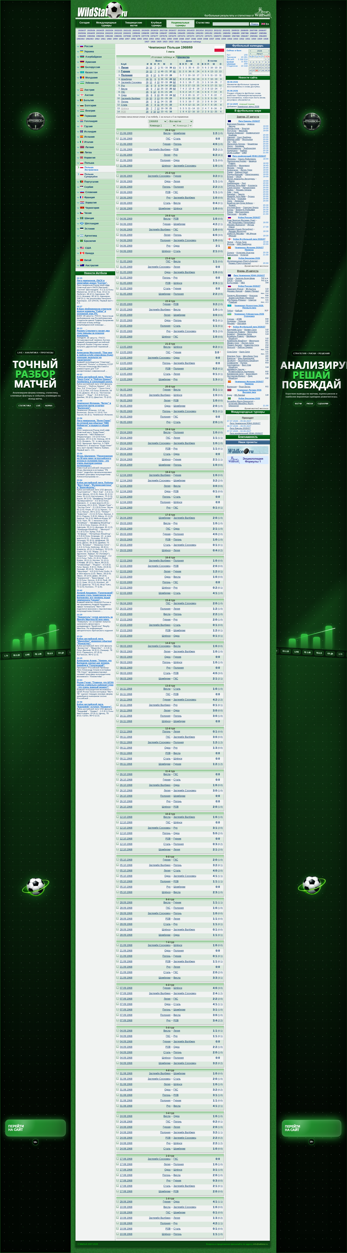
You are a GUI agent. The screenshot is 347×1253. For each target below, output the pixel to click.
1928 (265, 39)
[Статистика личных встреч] (117, 133)
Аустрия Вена (234, 207)
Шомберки (126, 79)
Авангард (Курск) (235, 289)
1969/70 (217, 36)
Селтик (238, 280)
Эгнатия (245, 128)
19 (256, 68)
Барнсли (231, 358)
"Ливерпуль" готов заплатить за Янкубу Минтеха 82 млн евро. (95, 618)
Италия (88, 142)
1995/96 (172, 33)
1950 (169, 39)
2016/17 (173, 30)
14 (262, 65)
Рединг (243, 363)
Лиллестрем (233, 128)
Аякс (229, 192)
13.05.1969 (126, 347)
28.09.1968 (126, 902)
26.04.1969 (126, 517)
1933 (235, 39)
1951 (163, 39)
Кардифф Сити (234, 329)
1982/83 (100, 36)
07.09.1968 (126, 988)
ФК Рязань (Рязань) (236, 300)
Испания (89, 136)
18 (253, 68)
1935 (223, 39)
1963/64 (81, 39)
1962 (97, 39)
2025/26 (91, 30)
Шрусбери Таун (250, 356)
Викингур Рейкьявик (245, 209)
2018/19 (154, 30)
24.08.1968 (126, 1116)
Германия (90, 116)
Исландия (89, 131)
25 (253, 70)
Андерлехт (232, 150)
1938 (205, 39)
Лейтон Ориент (245, 347)
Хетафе (243, 214)
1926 (153, 42)
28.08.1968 (126, 1201)
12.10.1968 (126, 817)
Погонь (124, 101)
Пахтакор (241, 323)
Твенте (241, 194)
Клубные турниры (156, 24)
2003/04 (100, 33)
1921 (177, 42)
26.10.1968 (126, 774)
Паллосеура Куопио (236, 161)
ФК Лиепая (239, 395)
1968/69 (227, 36)
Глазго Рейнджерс (247, 159)
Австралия (91, 265)
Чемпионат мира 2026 (248, 106)
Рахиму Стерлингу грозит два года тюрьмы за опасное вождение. (93, 333)
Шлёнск (125, 108)
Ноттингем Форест (236, 376)
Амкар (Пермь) (252, 291)
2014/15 (191, 30)
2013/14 (200, 30)
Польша (88, 163)
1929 (259, 39)
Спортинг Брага (250, 207)
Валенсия (232, 386)
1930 (253, 39)
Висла (124, 88)
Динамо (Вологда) (237, 231)
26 (147, 67)
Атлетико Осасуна (245, 252)
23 (269, 68)
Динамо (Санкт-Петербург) (240, 229)
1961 (103, 39)
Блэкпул (231, 334)
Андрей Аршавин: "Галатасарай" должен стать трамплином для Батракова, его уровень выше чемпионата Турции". (95, 596)
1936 (217, 39)
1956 (133, 39)
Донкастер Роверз (236, 332)
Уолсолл (231, 347)
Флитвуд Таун (234, 356)
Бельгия (88, 100)
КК (174, 71)
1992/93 (199, 33)
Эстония (89, 228)
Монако (230, 168)
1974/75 (172, 36)
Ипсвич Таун (233, 343)
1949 (175, 39)
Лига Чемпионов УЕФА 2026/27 (249, 275)
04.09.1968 (126, 1030)
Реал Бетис (244, 386)
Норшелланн (249, 187)
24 (250, 70)
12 (154, 75)
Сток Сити (232, 352)
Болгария (90, 105)
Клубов (230, 61)
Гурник (125, 71)
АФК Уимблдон (244, 244)
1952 (157, 39)
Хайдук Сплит (241, 172)
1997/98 (154, 33)
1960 (109, 39)
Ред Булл (231, 130)
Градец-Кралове (235, 174)
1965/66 (254, 36)
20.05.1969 (126, 304)
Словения (90, 192)
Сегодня (85, 24)
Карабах (231, 194)
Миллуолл (254, 340)
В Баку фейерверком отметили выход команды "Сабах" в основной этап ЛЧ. (94, 311)
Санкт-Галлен (233, 187)
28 (262, 70)
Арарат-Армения (235, 133)
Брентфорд (251, 374)
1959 (115, 39)
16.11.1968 (126, 688)
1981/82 (109, 36)
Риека (230, 212)
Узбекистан (91, 82)
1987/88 (245, 33)
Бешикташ (253, 144)
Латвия (89, 147)
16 (151, 67)
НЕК (243, 282)
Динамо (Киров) (234, 291)
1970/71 (208, 36)
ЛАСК (230, 280)
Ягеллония (247, 139)
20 (259, 68)
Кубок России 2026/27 (249, 217)
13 (158, 98)
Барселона (232, 255)
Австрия (88, 89)
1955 (139, 39)
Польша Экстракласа (89, 168)
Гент (244, 183)
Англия (88, 95)
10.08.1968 (126, 1207)
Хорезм (242, 321)
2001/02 (118, 33)
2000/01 (127, 33)
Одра (124, 95)
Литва (88, 152)
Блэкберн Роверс (235, 336)
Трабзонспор (249, 148)
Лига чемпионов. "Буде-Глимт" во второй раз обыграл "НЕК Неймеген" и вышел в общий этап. (94, 424)
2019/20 (145, 30)
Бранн (230, 176)
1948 (181, 39)
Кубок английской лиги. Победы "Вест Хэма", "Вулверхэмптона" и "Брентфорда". (95, 485)
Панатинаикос (252, 174)
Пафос (230, 190)
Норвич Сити (250, 329)
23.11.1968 (126, 731)
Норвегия (89, 157)
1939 (199, 39)
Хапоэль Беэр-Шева (245, 278)
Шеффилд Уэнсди (235, 369)
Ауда (229, 395)
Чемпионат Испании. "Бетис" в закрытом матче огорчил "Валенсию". (94, 405)
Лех (234, 141)
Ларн (229, 201)
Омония (231, 137)
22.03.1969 (126, 560)
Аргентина (90, 235)
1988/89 (236, 33)
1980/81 (118, 36)
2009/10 (235, 30)
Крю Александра (246, 358)
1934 (229, 39)
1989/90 (227, 33)
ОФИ (244, 152)
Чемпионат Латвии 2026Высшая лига (249, 391)
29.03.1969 (126, 523)
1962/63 (90, 39)
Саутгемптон (233, 365)
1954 (145, 39)
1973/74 (181, 36)
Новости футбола (95, 272)
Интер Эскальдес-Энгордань (241, 179)
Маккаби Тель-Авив (236, 196)
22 (266, 68)
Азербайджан (93, 56)
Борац (230, 209)
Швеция (88, 218)
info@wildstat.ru (260, 1244)
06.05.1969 (126, 389)
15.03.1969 (126, 614)
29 (266, 70)
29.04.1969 (126, 432)
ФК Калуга (251, 289)
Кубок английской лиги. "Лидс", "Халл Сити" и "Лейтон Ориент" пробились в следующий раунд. (95, 379)
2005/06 (82, 33)
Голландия (90, 121)
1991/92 (208, 33)
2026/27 (82, 30)
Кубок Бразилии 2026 (249, 258)
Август (260, 54)
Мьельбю (243, 130)
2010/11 (226, 30)
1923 (165, 42)
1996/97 (163, 33)
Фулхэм (230, 244)
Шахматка (183, 57)
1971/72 (199, 36)
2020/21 (136, 30)
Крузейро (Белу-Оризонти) (240, 401)
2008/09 (244, 30)
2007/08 (253, 30)
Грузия (88, 126)
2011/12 (217, 30)
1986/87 (254, 33)
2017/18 (163, 30)
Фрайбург (232, 165)
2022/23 (118, 30)
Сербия (88, 187)
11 (151, 79)
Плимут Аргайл (234, 345)
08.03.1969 (126, 646)
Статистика (203, 24)
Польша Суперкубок (89, 175)
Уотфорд (231, 360)
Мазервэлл (244, 165)
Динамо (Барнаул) (236, 225)
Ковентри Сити (251, 345)
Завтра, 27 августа (248, 116)
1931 (247, 39)
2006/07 (262, 30)
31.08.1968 (126, 1073)
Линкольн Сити (244, 334)
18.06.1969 (126, 176)
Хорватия (90, 202)
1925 (159, 42)
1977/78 (145, 36)
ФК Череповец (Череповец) (242, 222)
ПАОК (238, 176)
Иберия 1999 (233, 139)
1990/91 (217, 33)
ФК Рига (231, 198)
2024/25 (100, 30)
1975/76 (163, 36)
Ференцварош (234, 148)
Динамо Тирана (243, 190)
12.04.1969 (126, 475)
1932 (241, 39)
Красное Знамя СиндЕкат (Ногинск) (243, 296)
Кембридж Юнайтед (237, 340)
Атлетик (244, 255)
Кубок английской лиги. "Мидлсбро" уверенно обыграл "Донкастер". (94, 641)
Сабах (230, 278)
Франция (89, 197)
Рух (123, 85)
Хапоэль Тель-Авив (236, 185)
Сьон (236, 192)
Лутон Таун (241, 242)
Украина (88, 51)
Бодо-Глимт (232, 282)
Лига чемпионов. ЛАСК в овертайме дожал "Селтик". (92, 281)
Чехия (87, 213)
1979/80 (127, 36)
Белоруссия (92, 67)
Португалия (90, 181)
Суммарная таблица (191, 42)
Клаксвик (242, 198)
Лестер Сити (247, 343)
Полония (127, 75)
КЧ (174, 67)
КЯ (174, 85)
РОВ (123, 111)
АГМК (239, 319)
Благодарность (248, 436)
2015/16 (182, 30)
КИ (174, 79)
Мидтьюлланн (242, 212)
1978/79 (136, 36)
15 (151, 71)
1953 (151, 39)
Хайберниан (233, 183)
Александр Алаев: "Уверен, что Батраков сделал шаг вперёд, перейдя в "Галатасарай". (94, 663)
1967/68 (236, 36)
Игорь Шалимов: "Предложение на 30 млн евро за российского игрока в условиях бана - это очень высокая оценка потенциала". (95, 461)
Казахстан (91, 72)
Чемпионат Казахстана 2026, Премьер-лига (249, 306)
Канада (89, 253)
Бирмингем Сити (235, 374)
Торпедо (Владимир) (237, 295)
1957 (127, 39)
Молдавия (91, 77)
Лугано (251, 196)
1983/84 (91, 36)
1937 (211, 39)
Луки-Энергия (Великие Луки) (241, 220)
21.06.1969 (126, 133)
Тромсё (232, 205)
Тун (228, 141)
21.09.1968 (126, 945)
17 (250, 68)
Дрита (232, 181)
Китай (87, 260)
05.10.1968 (126, 859)
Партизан (232, 214)
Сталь (124, 105)
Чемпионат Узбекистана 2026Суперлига (249, 315)
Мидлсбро (252, 332)
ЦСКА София (233, 152)
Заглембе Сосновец (131, 82)
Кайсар (238, 310)
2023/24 (109, 30)
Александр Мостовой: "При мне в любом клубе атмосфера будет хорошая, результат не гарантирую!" (95, 356)
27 (259, 70)
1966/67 (245, 36)
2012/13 (209, 30)
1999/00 (136, 33)
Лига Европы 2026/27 (249, 121)
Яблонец (231, 159)
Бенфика (239, 146)
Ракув (230, 172)
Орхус (230, 146)
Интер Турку (246, 170)
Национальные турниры (180, 24)
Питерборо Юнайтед (248, 360)
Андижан (231, 321)
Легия (125, 67)
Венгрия (89, 110)
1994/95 (181, 33)
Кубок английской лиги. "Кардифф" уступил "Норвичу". (94, 705)
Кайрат (243, 150)
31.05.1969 (126, 261)
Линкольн (239, 201)
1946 (193, 39)
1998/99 (145, 33)
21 (262, 68)
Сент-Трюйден (244, 137)
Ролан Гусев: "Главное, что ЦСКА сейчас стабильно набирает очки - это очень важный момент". (95, 684)
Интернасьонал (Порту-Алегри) (242, 261)
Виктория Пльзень (236, 124)
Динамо (231, 323)
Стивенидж (232, 363)
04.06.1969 (126, 218)
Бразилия (89, 241)
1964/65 (263, 36)
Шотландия (91, 223)
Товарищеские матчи (133, 24)
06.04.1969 (126, 603)
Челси (230, 242)
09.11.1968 (126, 737)
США (87, 248)
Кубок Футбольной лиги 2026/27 (249, 239)
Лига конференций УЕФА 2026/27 (249, 156)
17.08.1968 (126, 1158)
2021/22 (127, 30)
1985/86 (263, 33)
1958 (121, 39)
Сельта (230, 252)
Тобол (230, 310)
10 (158, 82)
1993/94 (190, 33)
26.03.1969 (126, 608)
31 (250, 73)
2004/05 (91, 33)
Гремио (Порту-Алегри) (240, 263)
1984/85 (82, 36)
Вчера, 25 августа (247, 271)
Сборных (231, 64)
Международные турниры (106, 24)
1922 (171, 42)
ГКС (123, 92)
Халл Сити (244, 352)
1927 (147, 42)
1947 (187, 39)
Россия (88, 46)
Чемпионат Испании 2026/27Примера (249, 248)
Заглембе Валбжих (130, 98)
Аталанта (252, 185)
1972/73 (190, 36)
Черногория (91, 207)
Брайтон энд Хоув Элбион (240, 203)
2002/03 (109, 33)
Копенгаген (232, 170)
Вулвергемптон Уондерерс (241, 371)
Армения (90, 62)
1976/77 (154, 36)
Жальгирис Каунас (236, 144)
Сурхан (230, 319)
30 (269, 70)
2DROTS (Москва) (235, 233)
